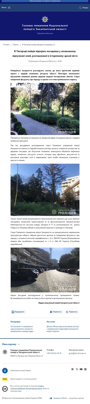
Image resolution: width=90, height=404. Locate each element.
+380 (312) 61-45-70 (54, 353)
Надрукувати (19, 312)
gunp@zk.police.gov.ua (77, 353)
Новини (15, 45)
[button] (11, 344)
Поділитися (57, 312)
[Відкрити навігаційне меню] (9, 7)
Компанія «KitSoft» (60, 398)
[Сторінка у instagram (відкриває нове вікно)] (85, 369)
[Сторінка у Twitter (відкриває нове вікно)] (77, 369)
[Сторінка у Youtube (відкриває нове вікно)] (81, 369)
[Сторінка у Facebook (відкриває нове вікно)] (72, 369)
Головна (6, 45)
